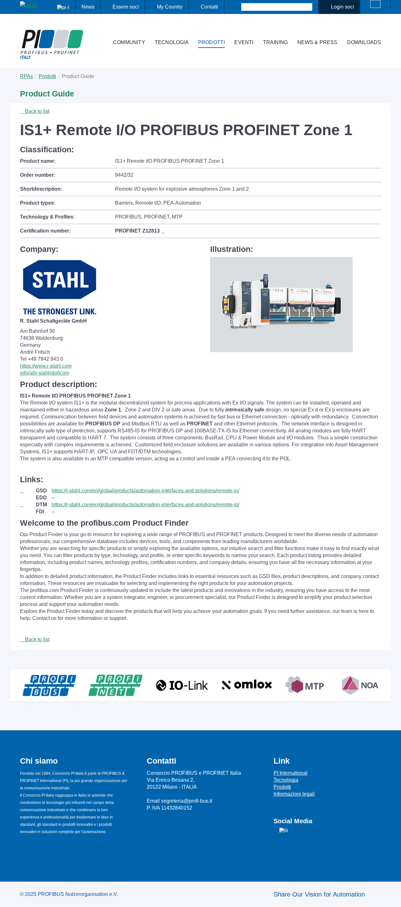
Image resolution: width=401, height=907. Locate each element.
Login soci (342, 7)
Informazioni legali (294, 794)
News (87, 7)
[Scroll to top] (393, 897)
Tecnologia (172, 42)
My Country (170, 7)
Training (275, 42)
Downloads (364, 42)
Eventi (243, 42)
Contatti (209, 7)
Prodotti (211, 42)
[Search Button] (235, 7)
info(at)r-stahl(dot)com (44, 373)
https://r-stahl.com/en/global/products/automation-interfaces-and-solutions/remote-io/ (145, 490)
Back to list (36, 111)
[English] (375, 4)
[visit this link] (28, 490)
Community (129, 42)
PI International (290, 773)
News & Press (317, 42)
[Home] (101, 29)
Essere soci (126, 7)
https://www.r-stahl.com (46, 366)
